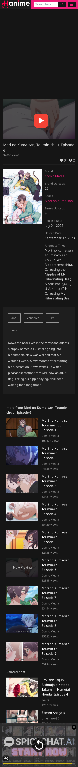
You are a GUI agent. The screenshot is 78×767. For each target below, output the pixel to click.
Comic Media (54, 176)
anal (14, 318)
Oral (52, 318)
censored (33, 318)
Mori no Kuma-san (59, 201)
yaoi (14, 330)
